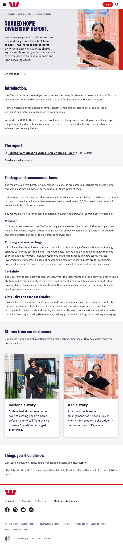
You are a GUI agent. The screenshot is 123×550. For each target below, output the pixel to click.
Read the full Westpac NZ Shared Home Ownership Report (41, 153)
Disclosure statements (65, 501)
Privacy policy (81, 523)
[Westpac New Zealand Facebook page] (7, 509)
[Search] (117, 4)
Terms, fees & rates (49, 523)
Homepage (10, 13)
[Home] (14, 4)
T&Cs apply (79, 462)
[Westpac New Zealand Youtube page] (23, 509)
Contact (26, 501)
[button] (15, 73)
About (11, 501)
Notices (66, 523)
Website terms (98, 523)
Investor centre (29, 523)
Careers (42, 501)
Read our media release (18, 160)
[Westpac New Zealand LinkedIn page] (31, 509)
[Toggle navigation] (4, 4)
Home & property (42, 13)
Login (108, 4)
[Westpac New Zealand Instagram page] (15, 509)
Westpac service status (17, 529)
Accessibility (11, 523)
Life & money (24, 13)
